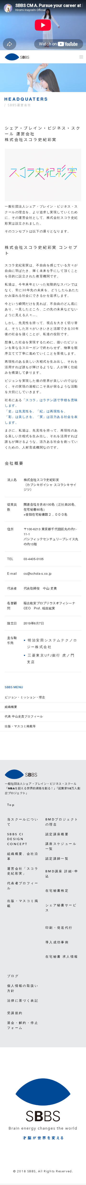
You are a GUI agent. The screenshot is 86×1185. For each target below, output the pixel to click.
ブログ (13, 976)
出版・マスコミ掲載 (22, 903)
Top (11, 805)
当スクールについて (22, 822)
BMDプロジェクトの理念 (61, 822)
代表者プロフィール (22, 885)
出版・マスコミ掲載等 (20, 726)
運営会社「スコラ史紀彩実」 (22, 871)
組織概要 (11, 707)
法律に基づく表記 (22, 1000)
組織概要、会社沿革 (22, 856)
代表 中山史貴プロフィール (24, 716)
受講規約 (15, 1013)
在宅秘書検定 (57, 890)
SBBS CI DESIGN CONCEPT (17, 839)
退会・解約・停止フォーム (22, 1025)
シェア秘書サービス (61, 907)
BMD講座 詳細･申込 (62, 873)
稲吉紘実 (48, 608)
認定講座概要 (57, 834)
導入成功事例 (57, 942)
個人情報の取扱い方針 (22, 988)
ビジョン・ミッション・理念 (25, 697)
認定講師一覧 (57, 858)
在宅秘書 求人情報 (61, 956)
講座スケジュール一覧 (61, 846)
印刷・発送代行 (59, 927)
